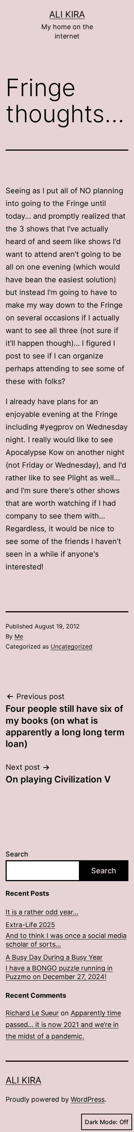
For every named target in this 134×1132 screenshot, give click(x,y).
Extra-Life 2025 (30, 925)
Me (19, 636)
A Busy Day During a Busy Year (54, 957)
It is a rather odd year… (42, 912)
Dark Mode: (101, 1122)
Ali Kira (67, 14)
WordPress (88, 1099)
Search (17, 854)
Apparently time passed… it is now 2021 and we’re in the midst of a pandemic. (63, 1024)
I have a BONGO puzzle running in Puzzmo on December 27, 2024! (59, 972)
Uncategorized (71, 646)
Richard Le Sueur (32, 1013)
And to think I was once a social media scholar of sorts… (66, 940)
